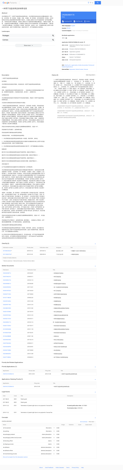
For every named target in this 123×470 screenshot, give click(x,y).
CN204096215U (7, 280)
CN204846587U (7, 353)
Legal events (74, 65)
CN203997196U (7, 304)
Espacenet (72, 69)
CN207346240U (7, 343)
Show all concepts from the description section (15, 457)
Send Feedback (49, 467)
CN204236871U (7, 273)
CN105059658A (7, 329)
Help (82, 467)
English (73, 25)
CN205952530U (7, 339)
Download (84, 421)
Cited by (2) (68, 65)
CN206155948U (7, 311)
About (41, 467)
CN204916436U (7, 301)
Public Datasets (60, 467)
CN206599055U (7, 287)
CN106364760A (7, 332)
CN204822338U (7, 308)
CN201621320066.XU (8, 374)
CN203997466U (7, 315)
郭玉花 (68, 28)
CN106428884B (7, 336)
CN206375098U (7, 350)
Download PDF (68, 21)
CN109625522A (7, 250)
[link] (7, 428)
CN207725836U (7, 357)
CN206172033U (7, 325)
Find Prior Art (79, 21)
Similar (88, 21)
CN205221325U (7, 318)
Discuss (86, 69)
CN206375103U (7, 294)
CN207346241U (7, 276)
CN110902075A (7, 254)
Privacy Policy (75, 467)
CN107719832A (7, 297)
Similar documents (83, 65)
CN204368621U (7, 283)
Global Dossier (79, 69)
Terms (67, 467)
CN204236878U (7, 346)
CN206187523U (7, 290)
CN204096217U (7, 322)
